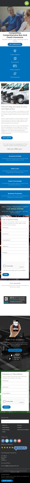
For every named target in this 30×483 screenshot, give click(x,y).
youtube (19, 441)
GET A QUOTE (7, 137)
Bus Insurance (15, 62)
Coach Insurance (15, 54)
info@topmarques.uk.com (11, 465)
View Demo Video (15, 350)
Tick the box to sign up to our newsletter (15, 270)
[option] (15, 300)
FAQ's (3, 431)
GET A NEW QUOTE (14, 44)
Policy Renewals (15, 77)
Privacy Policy (6, 429)
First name (5, 227)
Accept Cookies (7, 480)
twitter (7, 441)
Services (19, 425)
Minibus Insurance (15, 69)
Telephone (5, 246)
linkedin (11, 441)
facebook (3, 441)
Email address (6, 240)
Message (4, 252)
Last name (5, 234)
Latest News (5, 427)
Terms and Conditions (23, 429)
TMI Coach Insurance (7, 3)
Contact (19, 427)
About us (4, 425)
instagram (15, 441)
